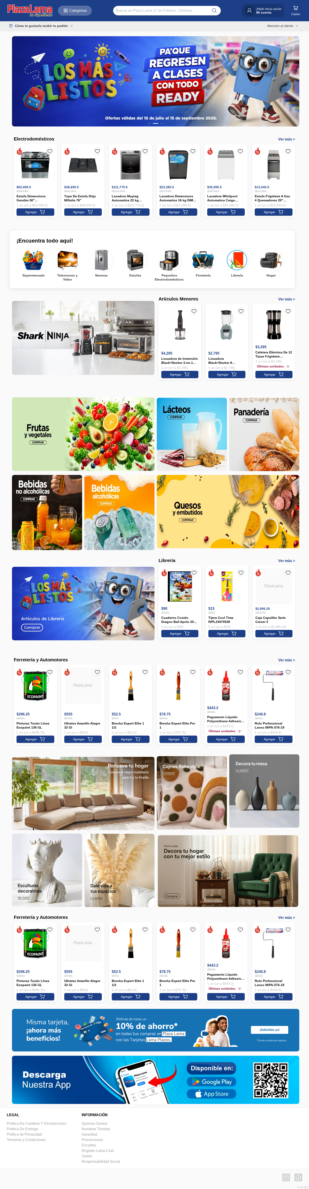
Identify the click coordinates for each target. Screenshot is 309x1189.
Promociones (92, 1140)
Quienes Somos (94, 1123)
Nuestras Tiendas (96, 1129)
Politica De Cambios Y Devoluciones (36, 1123)
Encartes (89, 1145)
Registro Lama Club (98, 1151)
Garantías (89, 1134)
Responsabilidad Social (101, 1161)
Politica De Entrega (22, 1129)
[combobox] (163, 10)
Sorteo (87, 1156)
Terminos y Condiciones (26, 1140)
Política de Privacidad (24, 1134)
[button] (29, 10)
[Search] (214, 10)
